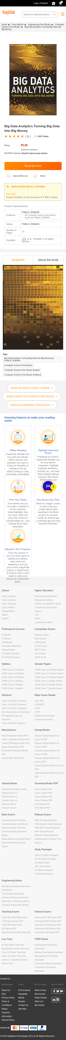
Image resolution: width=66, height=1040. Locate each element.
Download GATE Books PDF (48, 928)
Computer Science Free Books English (22, 370)
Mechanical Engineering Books (16, 886)
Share (43, 176)
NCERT (5, 618)
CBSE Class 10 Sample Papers (49, 677)
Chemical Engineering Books (15, 905)
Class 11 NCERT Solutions (14, 704)
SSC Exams (40, 653)
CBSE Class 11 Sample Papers (49, 673)
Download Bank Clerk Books (15, 824)
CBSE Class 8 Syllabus (12, 684)
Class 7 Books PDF (43, 793)
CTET (37, 712)
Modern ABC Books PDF (13, 758)
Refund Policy (8, 1020)
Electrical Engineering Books (15, 897)
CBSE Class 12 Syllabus (13, 670)
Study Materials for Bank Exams (16, 839)
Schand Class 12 (9, 793)
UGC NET (39, 701)
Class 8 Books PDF (43, 789)
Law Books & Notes (44, 622)
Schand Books (8, 650)
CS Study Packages (11, 657)
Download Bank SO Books (14, 828)
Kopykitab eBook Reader (22, 998)
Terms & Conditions (7, 1003)
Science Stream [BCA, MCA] (48, 604)
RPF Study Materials (44, 831)
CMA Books (7, 642)
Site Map (22, 1009)
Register (44, 3)
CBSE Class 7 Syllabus (12, 688)
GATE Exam (40, 642)
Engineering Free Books (39, 24)
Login (36, 3)
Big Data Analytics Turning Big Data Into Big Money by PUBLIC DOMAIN (29, 359)
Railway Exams (42, 635)
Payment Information (7, 1014)
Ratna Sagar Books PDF (13, 747)
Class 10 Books (9, 604)
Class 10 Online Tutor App (14, 956)
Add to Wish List (20, 176)
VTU (37, 615)
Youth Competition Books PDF (15, 739)
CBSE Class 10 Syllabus (13, 677)
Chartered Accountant (45, 716)
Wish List (39, 1001)
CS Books (6, 638)
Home (4, 24)
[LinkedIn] (54, 1000)
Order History (41, 998)
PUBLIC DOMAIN (30, 212)
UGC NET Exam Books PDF (14, 917)
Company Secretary (44, 719)
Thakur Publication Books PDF (16, 743)
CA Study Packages (11, 653)
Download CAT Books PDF (47, 932)
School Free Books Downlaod (48, 963)
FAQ (4, 994)
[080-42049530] (53, 3)
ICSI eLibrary (24, 990)
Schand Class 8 (9, 808)
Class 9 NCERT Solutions (13, 723)
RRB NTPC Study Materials (47, 828)
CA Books (6, 635)
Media (4, 1009)
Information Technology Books (15, 901)
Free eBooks (18, 24)
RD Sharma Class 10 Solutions (16, 712)
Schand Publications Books (14, 789)
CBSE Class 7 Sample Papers (48, 688)
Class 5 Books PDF (43, 800)
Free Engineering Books (46, 596)
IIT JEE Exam (41, 646)
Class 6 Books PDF (43, 796)
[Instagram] (58, 1000)
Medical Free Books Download (49, 952)
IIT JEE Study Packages (46, 859)
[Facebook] (54, 991)
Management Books (44, 600)
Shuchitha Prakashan (11, 646)
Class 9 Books (8, 607)
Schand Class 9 (9, 804)
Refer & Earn (41, 990)
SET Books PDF (9, 928)
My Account (40, 994)
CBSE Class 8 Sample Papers (48, 684)
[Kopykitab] (8, 12)
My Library (39, 1005)
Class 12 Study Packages (46, 855)
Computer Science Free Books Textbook (22, 375)
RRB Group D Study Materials (48, 824)
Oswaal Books (8, 611)
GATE (37, 708)
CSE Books (7, 890)
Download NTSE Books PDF (48, 925)
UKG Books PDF (42, 808)
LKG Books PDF (42, 804)
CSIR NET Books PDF (12, 925)
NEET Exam (40, 650)
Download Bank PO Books (14, 820)
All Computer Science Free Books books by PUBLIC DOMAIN (40, 216)
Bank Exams (40, 638)
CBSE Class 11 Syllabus (13, 673)
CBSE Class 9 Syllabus (12, 681)
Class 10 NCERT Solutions (14, 708)
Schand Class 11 (9, 796)
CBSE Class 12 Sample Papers (49, 670)
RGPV (37, 618)
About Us (6, 990)
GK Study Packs (42, 862)
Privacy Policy (8, 998)
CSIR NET (39, 704)
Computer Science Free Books (18, 365)
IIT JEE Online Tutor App (13, 945)
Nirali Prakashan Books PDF (15, 736)
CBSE (4, 615)
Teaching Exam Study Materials (16, 932)
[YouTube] (61, 991)
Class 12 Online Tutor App (14, 952)
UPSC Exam (40, 657)
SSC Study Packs (43, 866)
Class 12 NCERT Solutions (14, 701)
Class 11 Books (9, 600)
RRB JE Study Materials (46, 820)
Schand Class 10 (9, 800)
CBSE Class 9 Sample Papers (48, 681)
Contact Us (5, 979)
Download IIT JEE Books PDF (48, 917)
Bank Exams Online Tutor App (15, 948)
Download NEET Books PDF (48, 921)
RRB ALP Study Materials (46, 835)
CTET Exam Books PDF (13, 921)
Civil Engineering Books (13, 894)
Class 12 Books (9, 596)
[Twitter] (58, 991)
